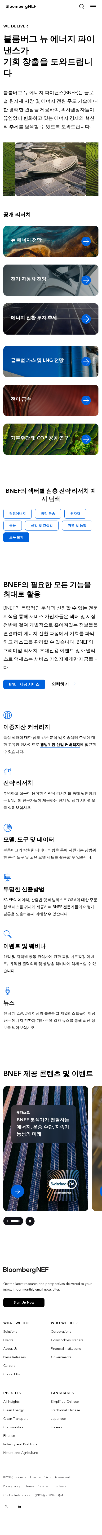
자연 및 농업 (77, 525)
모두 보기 (16, 537)
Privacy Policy (11, 1486)
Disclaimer (60, 1486)
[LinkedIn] (19, 1506)
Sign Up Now (24, 1302)
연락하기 (61, 684)
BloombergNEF (21, 6)
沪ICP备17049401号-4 (49, 1495)
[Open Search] (82, 6)
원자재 (75, 513)
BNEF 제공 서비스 (24, 684)
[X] (6, 1506)
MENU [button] (93, 6)
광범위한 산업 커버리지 (60, 744)
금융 (12, 525)
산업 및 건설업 (42, 525)
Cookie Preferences (16, 1495)
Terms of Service (37, 1486)
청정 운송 (48, 513)
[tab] (7, 1221)
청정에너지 (17, 513)
